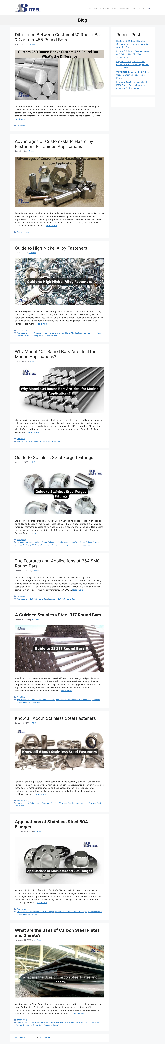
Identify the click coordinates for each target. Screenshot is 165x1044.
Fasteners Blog (23, 232)
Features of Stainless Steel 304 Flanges (71, 912)
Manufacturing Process (127, 8)
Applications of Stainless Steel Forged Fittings (73, 542)
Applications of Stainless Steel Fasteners (33, 803)
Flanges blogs (22, 909)
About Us (97, 8)
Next (46, 1037)
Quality (114, 8)
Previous (20, 1037)
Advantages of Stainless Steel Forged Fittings (35, 542)
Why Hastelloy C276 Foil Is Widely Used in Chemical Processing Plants (132, 75)
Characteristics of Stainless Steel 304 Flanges (35, 912)
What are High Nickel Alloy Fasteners (42, 335)
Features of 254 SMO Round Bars (61, 599)
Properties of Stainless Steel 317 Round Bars (73, 700)
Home (90, 8)
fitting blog (21, 540)
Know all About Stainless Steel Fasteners (55, 718)
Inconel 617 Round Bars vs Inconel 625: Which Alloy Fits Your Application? (132, 54)
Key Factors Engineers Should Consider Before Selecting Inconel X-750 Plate (132, 64)
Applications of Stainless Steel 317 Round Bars (36, 700)
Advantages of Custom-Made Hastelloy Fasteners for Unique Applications (54, 144)
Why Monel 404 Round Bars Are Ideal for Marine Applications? (55, 354)
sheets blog (22, 1020)
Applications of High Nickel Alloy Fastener (34, 333)
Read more (20, 119)
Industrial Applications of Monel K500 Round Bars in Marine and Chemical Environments (131, 85)
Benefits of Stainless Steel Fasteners (65, 803)
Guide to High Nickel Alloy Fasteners (51, 248)
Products (106, 8)
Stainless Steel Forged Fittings (52, 545)
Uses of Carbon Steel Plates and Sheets (33, 1022)
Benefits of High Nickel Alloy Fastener (67, 333)
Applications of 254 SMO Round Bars (32, 599)
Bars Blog (21, 125)
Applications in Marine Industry (29, 441)
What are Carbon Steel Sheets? (88, 1022)
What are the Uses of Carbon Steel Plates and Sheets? (37, 1025)
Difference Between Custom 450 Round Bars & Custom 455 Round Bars (59, 37)
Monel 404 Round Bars (52, 441)
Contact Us (140, 8)
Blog (148, 8)
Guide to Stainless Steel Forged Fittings (54, 457)
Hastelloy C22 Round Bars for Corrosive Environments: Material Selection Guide (132, 44)
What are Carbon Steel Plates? (62, 1022)
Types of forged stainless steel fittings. (81, 545)
